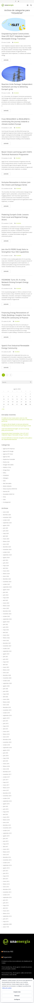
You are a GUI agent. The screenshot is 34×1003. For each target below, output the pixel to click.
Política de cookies (7, 988)
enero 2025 (6, 544)
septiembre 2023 (7, 587)
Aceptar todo (17, 992)
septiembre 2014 (7, 865)
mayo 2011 (6, 921)
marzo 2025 (6, 539)
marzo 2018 (6, 763)
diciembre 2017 (7, 771)
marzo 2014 (6, 881)
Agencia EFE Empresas (9, 448)
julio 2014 (5, 870)
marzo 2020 (6, 699)
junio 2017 (5, 779)
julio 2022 (5, 624)
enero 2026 (6, 512)
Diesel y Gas (6, 462)
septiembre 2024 (7, 555)
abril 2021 (5, 664)
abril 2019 (5, 729)
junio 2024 (5, 563)
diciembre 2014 (7, 857)
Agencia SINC (6, 456)
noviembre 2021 (7, 646)
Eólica (4, 472)
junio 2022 (5, 627)
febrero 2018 (6, 766)
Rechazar (17, 995)
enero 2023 (6, 608)
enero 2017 (6, 790)
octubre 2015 (6, 830)
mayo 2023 (6, 597)
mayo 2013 (6, 905)
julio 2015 (5, 838)
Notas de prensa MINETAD (10, 489)
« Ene (3, 409)
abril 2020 (5, 696)
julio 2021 (5, 656)
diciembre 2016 (7, 793)
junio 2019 (5, 723)
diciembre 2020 (7, 675)
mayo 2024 (6, 565)
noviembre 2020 (7, 678)
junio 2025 (5, 530)
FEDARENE (16, 42)
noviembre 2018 (7, 742)
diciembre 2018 (7, 739)
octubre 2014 (6, 862)
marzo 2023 (6, 603)
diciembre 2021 (7, 643)
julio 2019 (5, 721)
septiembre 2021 (7, 651)
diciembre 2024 (7, 547)
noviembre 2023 (7, 581)
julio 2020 (5, 688)
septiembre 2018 (7, 747)
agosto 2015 (6, 836)
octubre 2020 (6, 680)
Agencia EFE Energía (8, 451)
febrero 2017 (6, 787)
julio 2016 (5, 806)
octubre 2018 (6, 745)
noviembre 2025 (7, 517)
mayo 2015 (6, 844)
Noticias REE (8, 951)
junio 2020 (5, 691)
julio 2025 (5, 528)
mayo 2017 (6, 782)
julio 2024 (5, 560)
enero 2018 (6, 769)
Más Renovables (7, 483)
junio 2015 (5, 841)
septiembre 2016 (7, 801)
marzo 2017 (6, 785)
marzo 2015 (6, 849)
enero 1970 (6, 927)
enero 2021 (6, 672)
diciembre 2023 (7, 579)
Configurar (17, 999)
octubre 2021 (6, 648)
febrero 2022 (6, 638)
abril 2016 (5, 814)
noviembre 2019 (7, 710)
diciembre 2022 (7, 611)
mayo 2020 (6, 694)
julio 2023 (5, 592)
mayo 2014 (6, 876)
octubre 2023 (6, 584)
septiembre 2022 (7, 619)
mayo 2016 (6, 812)
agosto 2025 (6, 525)
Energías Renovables (8, 464)
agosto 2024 (6, 557)
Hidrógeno (5, 478)
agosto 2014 (6, 868)
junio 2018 (5, 755)
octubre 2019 (6, 712)
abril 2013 (5, 908)
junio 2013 (5, 903)
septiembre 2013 (7, 897)
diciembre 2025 (7, 514)
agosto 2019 (6, 718)
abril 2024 (5, 568)
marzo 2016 (6, 817)
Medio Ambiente (7, 486)
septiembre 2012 (7, 916)
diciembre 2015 (7, 825)
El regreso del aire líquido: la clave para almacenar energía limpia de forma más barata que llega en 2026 (16, 424)
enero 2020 (6, 704)
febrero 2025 (6, 541)
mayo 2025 (6, 533)
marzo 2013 (6, 911)
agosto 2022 (6, 621)
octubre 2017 (6, 777)
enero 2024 (6, 576)
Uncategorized (6, 502)
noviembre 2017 (7, 774)
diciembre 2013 (7, 889)
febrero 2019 (6, 734)
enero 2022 (6, 640)
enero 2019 (6, 737)
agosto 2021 (6, 654)
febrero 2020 (6, 702)
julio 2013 (5, 900)
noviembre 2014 (7, 860)
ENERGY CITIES (7, 467)
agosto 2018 (6, 750)
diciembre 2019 (7, 707)
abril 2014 (5, 878)
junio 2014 (5, 873)
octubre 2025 (6, 520)
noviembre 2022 (7, 613)
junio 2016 (5, 809)
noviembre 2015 (7, 828)
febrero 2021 (6, 670)
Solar (4, 499)
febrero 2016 (6, 820)
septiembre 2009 (7, 924)
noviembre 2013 (7, 892)
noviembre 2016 (7, 795)
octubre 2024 (6, 552)
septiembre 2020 (7, 683)
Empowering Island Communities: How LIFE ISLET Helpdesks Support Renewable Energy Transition (15, 434)
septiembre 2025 (7, 522)
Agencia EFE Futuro (8, 454)
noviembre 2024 (7, 549)
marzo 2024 (6, 571)
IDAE (4, 481)
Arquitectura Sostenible (9, 459)
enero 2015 (6, 854)
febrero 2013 (6, 913)
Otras (4, 497)
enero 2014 (6, 886)
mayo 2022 (6, 630)
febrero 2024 (6, 573)
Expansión (7, 957)
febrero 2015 (6, 852)
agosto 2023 (6, 589)
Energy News (6, 470)
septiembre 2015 (7, 833)
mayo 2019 (6, 726)
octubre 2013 (6, 894)
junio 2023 (5, 595)
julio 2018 (5, 753)
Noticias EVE (6, 491)
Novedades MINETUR (8, 494)
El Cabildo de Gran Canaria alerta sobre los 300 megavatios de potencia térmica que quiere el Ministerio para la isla (17, 419)
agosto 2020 (6, 686)
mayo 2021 (6, 662)
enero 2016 (6, 822)
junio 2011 (5, 919)
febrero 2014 (6, 884)
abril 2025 (5, 536)
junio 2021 (5, 659)
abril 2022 (5, 632)
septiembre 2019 (7, 715)
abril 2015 (5, 846)
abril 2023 (5, 600)
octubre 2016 (6, 798)
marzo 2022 (6, 635)
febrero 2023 (6, 605)
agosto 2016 (6, 803)
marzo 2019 (6, 731)
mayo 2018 (6, 758)
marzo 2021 (6, 667)
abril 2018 (5, 761)
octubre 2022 (6, 616)
